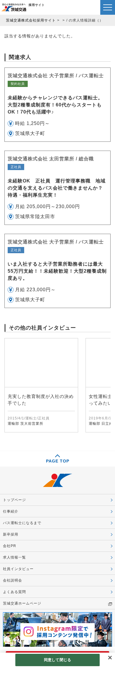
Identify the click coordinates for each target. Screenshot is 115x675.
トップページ (14, 500)
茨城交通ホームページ (22, 603)
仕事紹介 (10, 511)
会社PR (9, 546)
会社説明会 (12, 580)
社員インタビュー (18, 569)
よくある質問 (14, 592)
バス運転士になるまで (22, 523)
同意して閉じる (57, 660)
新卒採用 (10, 534)
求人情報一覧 (14, 557)
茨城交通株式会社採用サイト (31, 20)
